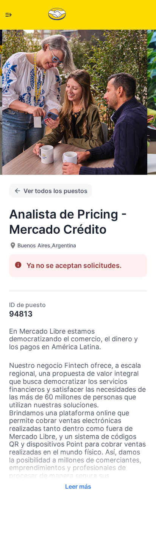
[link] (57, 14)
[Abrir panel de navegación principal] (8, 15)
